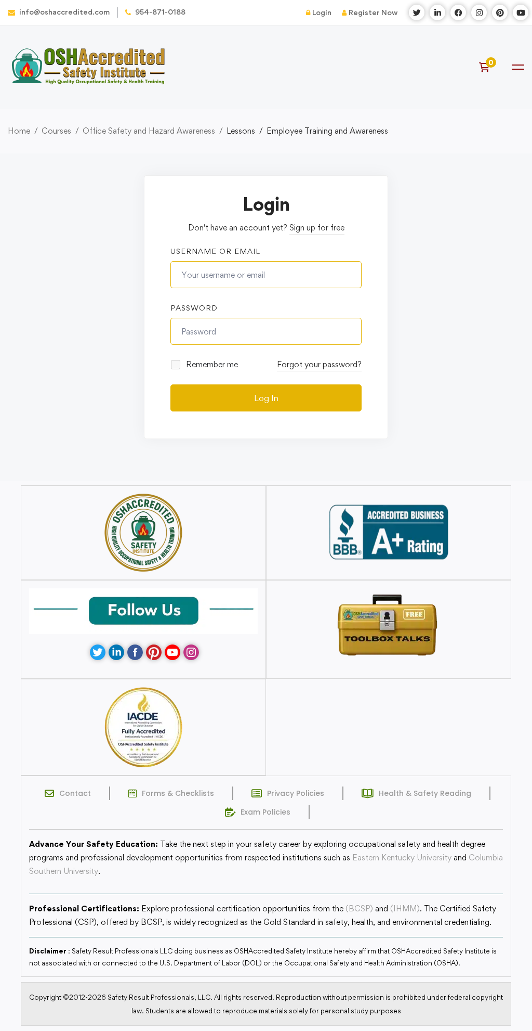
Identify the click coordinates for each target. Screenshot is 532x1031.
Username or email (215, 251)
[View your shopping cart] (487, 67)
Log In (266, 398)
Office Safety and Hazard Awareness (149, 131)
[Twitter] (97, 652)
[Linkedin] (116, 652)
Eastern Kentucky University (401, 857)
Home (19, 131)
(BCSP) (359, 908)
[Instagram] (191, 652)
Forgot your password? (319, 364)
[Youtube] (172, 652)
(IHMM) (405, 908)
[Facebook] (135, 652)
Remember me (211, 364)
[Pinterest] (154, 652)
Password (194, 307)
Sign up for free (316, 228)
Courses (56, 131)
